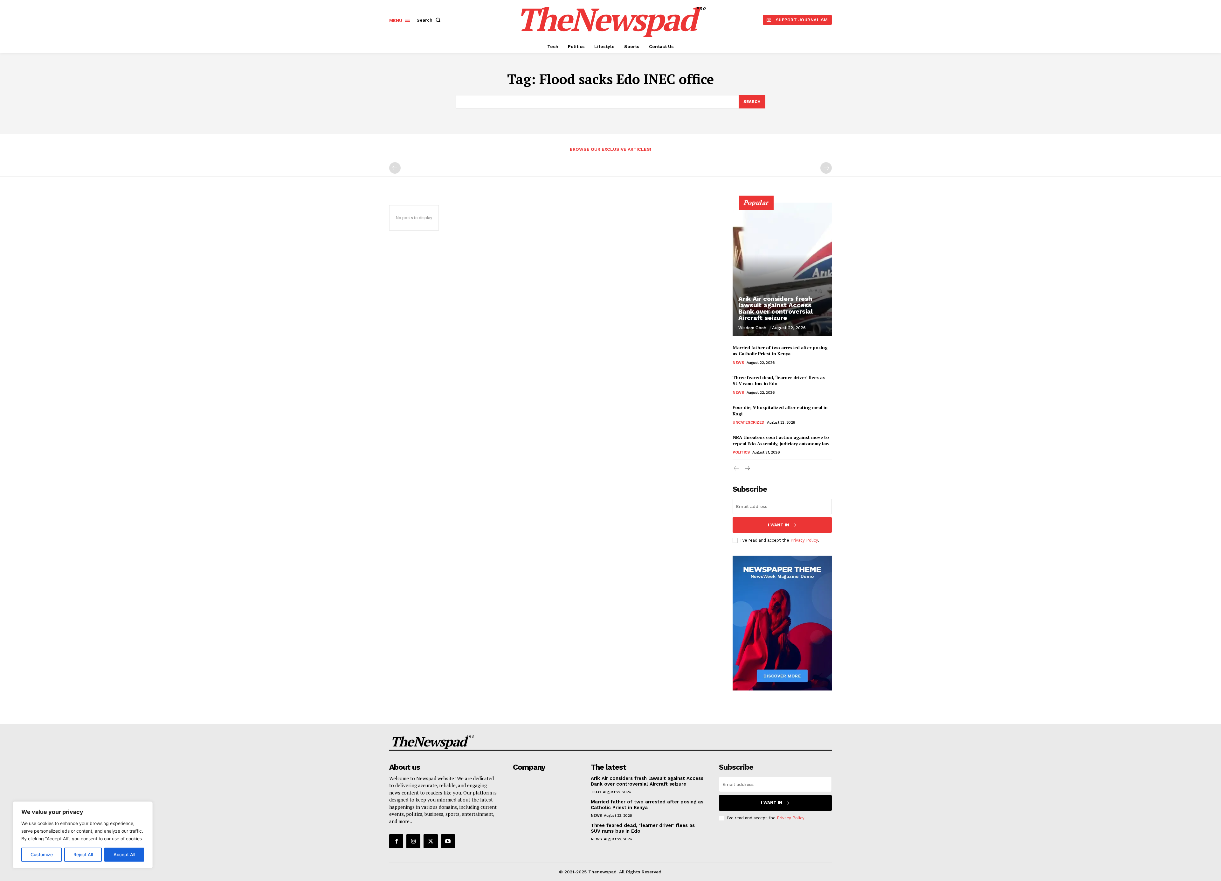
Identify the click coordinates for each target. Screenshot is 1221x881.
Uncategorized (748, 422)
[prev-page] (395, 168)
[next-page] (747, 469)
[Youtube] (448, 841)
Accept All (124, 854)
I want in (778, 525)
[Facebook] (396, 841)
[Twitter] (431, 841)
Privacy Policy (804, 540)
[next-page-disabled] (826, 168)
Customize (42, 854)
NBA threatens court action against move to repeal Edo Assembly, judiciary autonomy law (781, 440)
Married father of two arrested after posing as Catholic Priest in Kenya (780, 350)
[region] (83, 834)
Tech (596, 792)
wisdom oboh (752, 327)
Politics (741, 452)
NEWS (738, 362)
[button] (430, 20)
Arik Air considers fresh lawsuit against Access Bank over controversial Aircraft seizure (775, 308)
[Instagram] (413, 841)
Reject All (83, 854)
